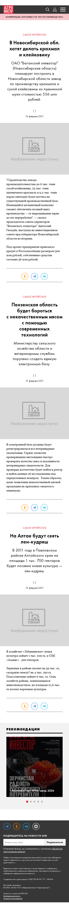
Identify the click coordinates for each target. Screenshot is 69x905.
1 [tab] (27, 802)
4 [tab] (38, 802)
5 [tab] (42, 802)
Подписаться (55, 842)
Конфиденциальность (11, 896)
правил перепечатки (11, 860)
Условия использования (12, 898)
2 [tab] (31, 802)
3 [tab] (34, 802)
